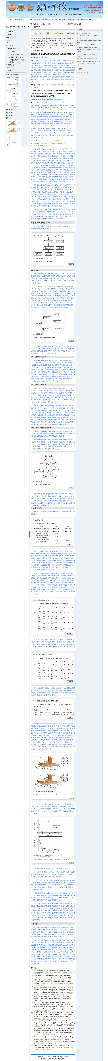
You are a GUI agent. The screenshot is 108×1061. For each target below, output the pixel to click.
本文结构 (8, 34)
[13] (32, 1036)
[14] (32, 1045)
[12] (32, 1028)
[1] (32, 970)
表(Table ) (11, 109)
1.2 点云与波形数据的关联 (16, 54)
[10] (32, 1012)
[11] (32, 1020)
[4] (32, 987)
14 (62, 555)
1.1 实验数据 (12, 51)
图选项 (71, 264)
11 (32, 412)
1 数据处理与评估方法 (12, 48)
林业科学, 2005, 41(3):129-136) (48, 1018)
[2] (32, 975)
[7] (32, 1002)
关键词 (8, 40)
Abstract (9, 43)
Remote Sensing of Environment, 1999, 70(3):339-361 (49, 979)
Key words (9, 46)
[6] (32, 996)
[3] (32, 981)
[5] (32, 992)
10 (66, 405)
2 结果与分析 (10, 65)
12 (34, 412)
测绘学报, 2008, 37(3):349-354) (45, 1035)
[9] (32, 1006)
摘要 (7, 37)
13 (36, 412)
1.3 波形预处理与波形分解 (16, 57)
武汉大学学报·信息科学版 (13, 27)
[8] (32, 1004)
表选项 (69, 545)
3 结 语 (8, 67)
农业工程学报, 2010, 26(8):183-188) (46, 1043)
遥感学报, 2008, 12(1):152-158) (43, 1027)
